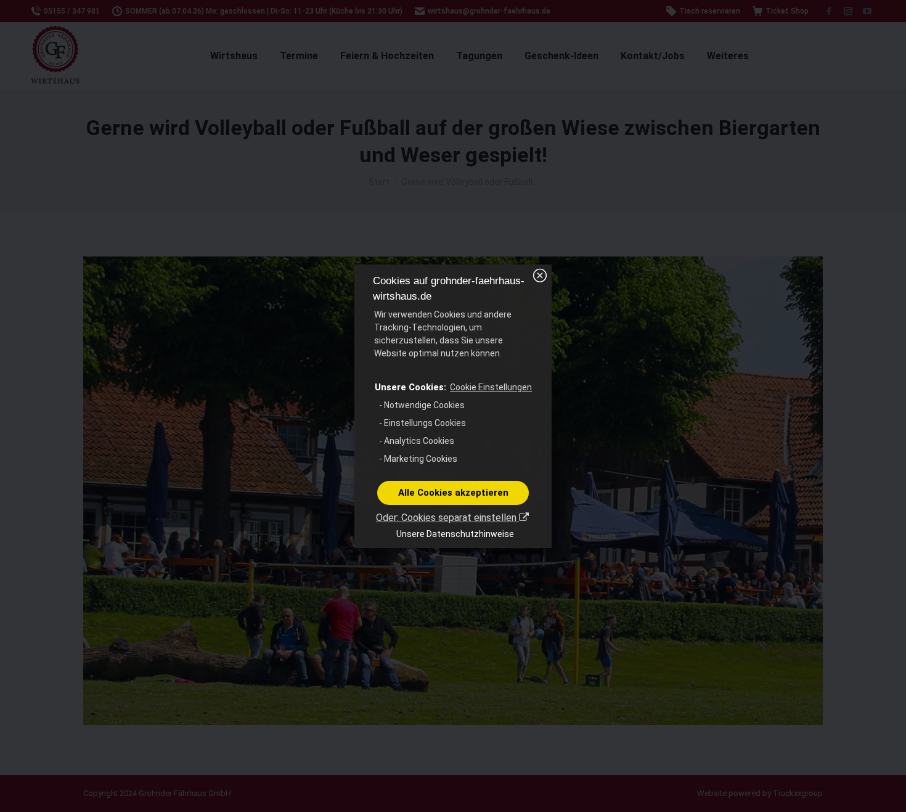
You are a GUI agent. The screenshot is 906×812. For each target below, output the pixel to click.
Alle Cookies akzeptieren (453, 492)
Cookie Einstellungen (491, 387)
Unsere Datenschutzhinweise (455, 534)
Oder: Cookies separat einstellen (447, 517)
